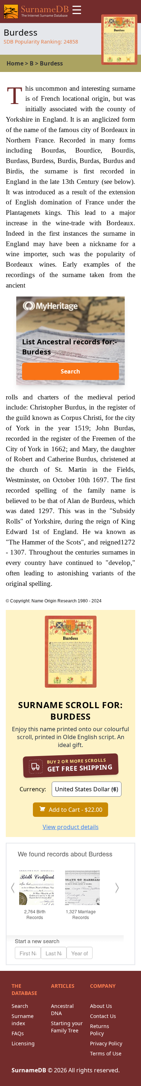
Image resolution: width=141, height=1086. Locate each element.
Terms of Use (105, 1053)
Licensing (23, 1043)
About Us (101, 1006)
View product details (71, 827)
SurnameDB (29, 1070)
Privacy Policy (106, 1043)
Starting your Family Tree (67, 1027)
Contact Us (103, 1016)
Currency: (33, 789)
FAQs (18, 1033)
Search (70, 371)
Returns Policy (99, 1030)
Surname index (23, 1020)
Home (15, 63)
